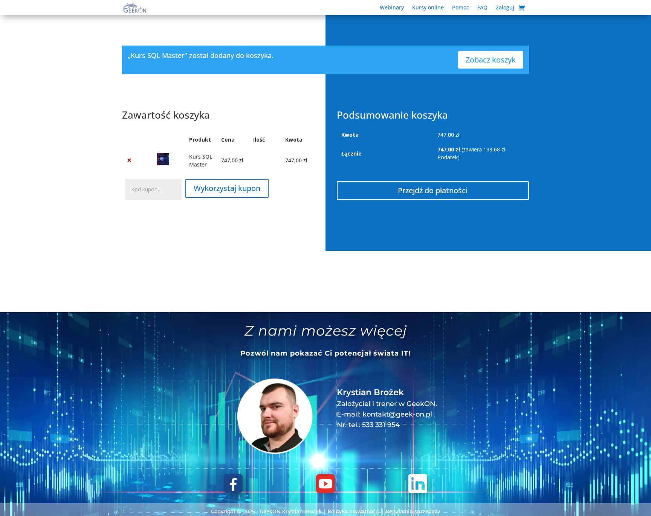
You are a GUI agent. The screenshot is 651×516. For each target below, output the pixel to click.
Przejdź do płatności (433, 190)
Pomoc (460, 8)
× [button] (129, 160)
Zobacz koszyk (491, 60)
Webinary (392, 8)
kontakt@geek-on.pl (397, 414)
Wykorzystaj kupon (227, 188)
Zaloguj (505, 8)
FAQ (482, 8)
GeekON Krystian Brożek (291, 511)
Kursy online (428, 8)
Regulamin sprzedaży (413, 511)
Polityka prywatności (354, 511)
